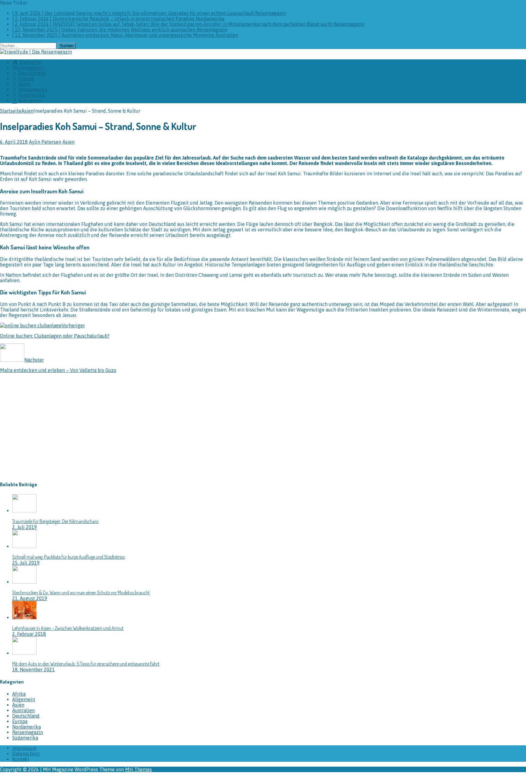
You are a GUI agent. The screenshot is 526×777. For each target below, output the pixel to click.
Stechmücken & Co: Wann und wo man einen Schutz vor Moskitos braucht (81, 592)
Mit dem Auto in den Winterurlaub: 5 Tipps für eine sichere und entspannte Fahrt (86, 664)
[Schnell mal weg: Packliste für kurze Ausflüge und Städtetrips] (24, 546)
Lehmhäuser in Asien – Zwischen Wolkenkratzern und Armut (68, 628)
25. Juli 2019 (26, 562)
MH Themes (138, 769)
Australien (23, 710)
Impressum (24, 748)
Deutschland (26, 716)
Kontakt (20, 759)
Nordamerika (26, 727)
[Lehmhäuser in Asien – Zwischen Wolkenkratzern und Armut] (24, 617)
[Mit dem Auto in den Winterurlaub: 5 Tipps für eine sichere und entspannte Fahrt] (24, 653)
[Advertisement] (51, 431)
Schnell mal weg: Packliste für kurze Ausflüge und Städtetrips (68, 557)
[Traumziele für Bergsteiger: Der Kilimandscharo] (24, 510)
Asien (68, 142)
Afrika (19, 694)
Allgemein (23, 699)
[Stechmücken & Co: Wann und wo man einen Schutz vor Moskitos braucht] (24, 582)
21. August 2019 (29, 598)
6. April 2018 (14, 142)
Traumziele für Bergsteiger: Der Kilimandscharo (55, 521)
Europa (19, 721)
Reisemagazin (27, 67)
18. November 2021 (33, 669)
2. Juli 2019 (24, 527)
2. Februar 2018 (29, 634)
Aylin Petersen (45, 142)
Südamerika (25, 737)
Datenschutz (26, 753)
